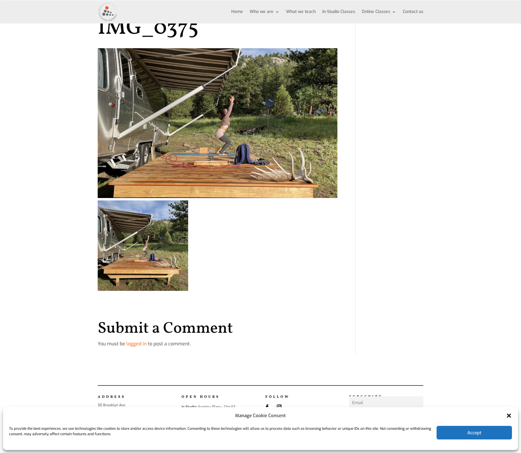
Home (237, 11)
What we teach (301, 11)
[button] (509, 416)
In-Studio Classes (338, 11)
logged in (136, 344)
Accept (474, 433)
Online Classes (376, 11)
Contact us (413, 11)
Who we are (261, 11)
